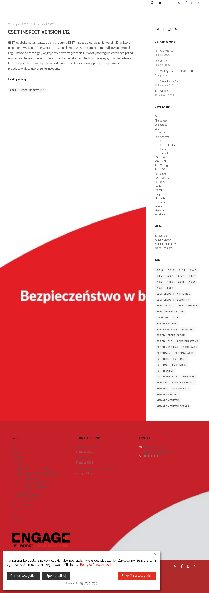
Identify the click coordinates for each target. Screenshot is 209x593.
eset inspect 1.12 (32, 90)
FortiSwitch (165, 371)
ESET (51, 24)
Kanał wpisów (163, 239)
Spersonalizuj (56, 576)
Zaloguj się (161, 235)
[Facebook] (186, 3)
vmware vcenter (168, 400)
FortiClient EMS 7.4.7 (166, 81)
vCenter (162, 382)
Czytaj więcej (17, 79)
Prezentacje (21, 491)
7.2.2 (192, 282)
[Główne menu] (167, 3)
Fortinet (179, 359)
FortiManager (162, 165)
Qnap (158, 194)
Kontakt (17, 518)
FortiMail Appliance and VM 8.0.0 (174, 71)
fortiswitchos (167, 376)
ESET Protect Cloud (170, 311)
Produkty (17, 456)
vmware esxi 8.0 (167, 394)
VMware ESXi (180, 388)
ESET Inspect (165, 305)
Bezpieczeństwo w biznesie (31, 469)
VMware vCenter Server (173, 406)
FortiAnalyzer (162, 137)
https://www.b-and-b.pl (158, 452)
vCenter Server (182, 382)
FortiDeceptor (163, 153)
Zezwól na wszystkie (136, 576)
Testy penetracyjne (29, 478)
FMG (175, 317)
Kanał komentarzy (165, 244)
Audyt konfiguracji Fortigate (31, 487)
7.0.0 (192, 276)
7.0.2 (160, 282)
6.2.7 (182, 270)
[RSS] (198, 3)
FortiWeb (160, 182)
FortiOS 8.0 (161, 91)
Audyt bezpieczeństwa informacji (35, 474)
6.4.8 (181, 276)
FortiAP (159, 141)
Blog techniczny (22, 505)
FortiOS (162, 365)
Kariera (17, 513)
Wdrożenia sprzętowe (28, 496)
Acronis (159, 116)
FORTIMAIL (161, 161)
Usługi (16, 460)
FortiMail (163, 353)
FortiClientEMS (187, 341)
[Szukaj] (152, 3)
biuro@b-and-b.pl (155, 447)
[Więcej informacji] (159, 3)
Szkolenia (160, 202)
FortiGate (190, 347)
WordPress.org (163, 248)
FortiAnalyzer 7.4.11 (165, 50)
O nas (16, 452)
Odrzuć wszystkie (23, 576)
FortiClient (161, 149)
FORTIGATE (161, 157)
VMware (159, 210)
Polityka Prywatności (95, 565)
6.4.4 (160, 276)
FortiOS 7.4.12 (162, 61)
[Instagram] (192, 3)
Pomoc (16, 509)
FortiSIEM (160, 173)
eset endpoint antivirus (173, 294)
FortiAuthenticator (165, 145)
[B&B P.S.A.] (15, 3)
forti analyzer (167, 329)
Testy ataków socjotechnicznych (37, 482)
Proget (158, 190)
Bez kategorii (162, 124)
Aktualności (40, 24)
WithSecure (161, 214)
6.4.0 (193, 270)
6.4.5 (170, 276)
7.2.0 (181, 282)
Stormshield (162, 198)
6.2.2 (171, 270)
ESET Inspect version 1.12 (39, 32)
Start (15, 447)
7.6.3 (159, 288)
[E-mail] (179, 3)
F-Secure (160, 133)
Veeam (159, 206)
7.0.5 (170, 282)
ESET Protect (188, 305)
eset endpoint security (173, 300)
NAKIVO (159, 186)
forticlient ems (167, 347)
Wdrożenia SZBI (24, 500)
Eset (13, 90)
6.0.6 (160, 270)
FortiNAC (160, 169)
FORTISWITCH (163, 177)
